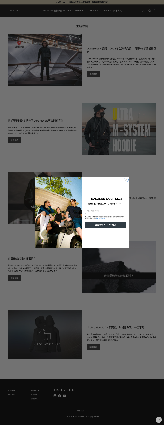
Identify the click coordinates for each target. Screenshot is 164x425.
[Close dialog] (126, 180)
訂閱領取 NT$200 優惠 (105, 225)
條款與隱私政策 (100, 218)
